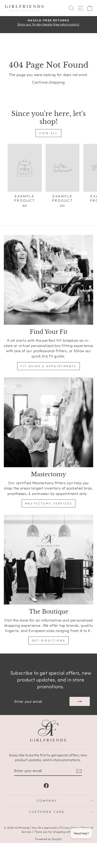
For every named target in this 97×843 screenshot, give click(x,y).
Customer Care (47, 812)
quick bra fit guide (48, 356)
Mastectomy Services (48, 503)
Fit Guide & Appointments (48, 366)
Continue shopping (48, 82)
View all (48, 133)
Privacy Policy (69, 827)
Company (46, 800)
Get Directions (48, 640)
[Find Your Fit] (48, 280)
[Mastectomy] (48, 422)
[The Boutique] (48, 560)
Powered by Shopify (48, 839)
